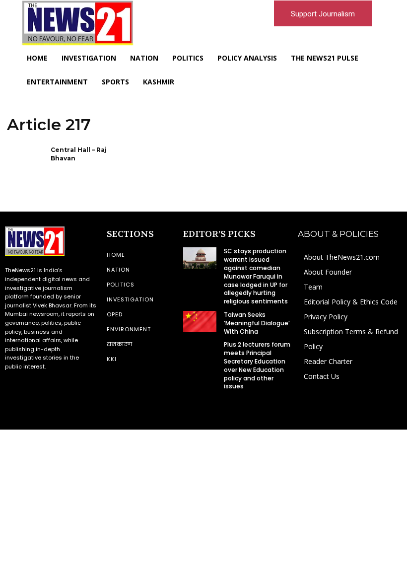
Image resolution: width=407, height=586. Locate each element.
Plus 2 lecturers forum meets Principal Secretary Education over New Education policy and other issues (257, 365)
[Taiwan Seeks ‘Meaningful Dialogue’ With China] (199, 321)
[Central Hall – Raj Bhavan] (25, 163)
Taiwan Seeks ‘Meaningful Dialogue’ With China (257, 323)
